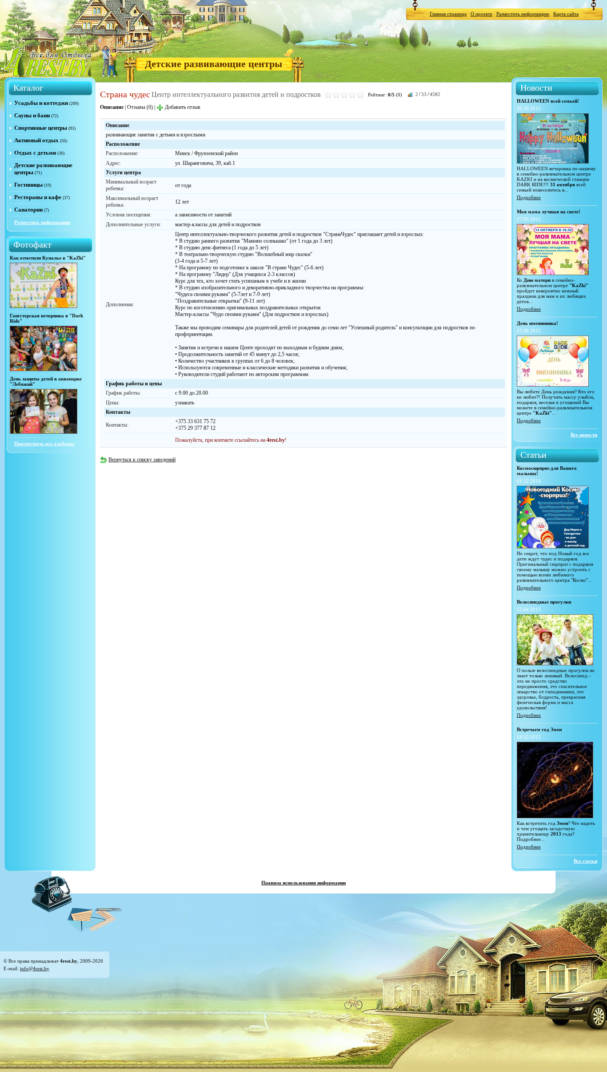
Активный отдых (36, 140)
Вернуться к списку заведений (142, 459)
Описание (112, 107)
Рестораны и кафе (37, 197)
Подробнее (529, 197)
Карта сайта (566, 13)
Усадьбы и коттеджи (41, 103)
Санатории (28, 209)
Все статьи (585, 861)
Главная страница (448, 13)
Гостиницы (28, 184)
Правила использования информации (303, 882)
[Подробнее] (553, 162)
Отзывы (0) (140, 107)
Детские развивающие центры (213, 63)
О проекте (481, 13)
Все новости (584, 434)
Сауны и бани (32, 115)
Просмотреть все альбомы (44, 443)
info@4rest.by (34, 968)
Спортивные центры (40, 127)
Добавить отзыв (182, 107)
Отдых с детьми (35, 152)
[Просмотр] (43, 306)
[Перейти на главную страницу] (48, 62)
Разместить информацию (522, 13)
